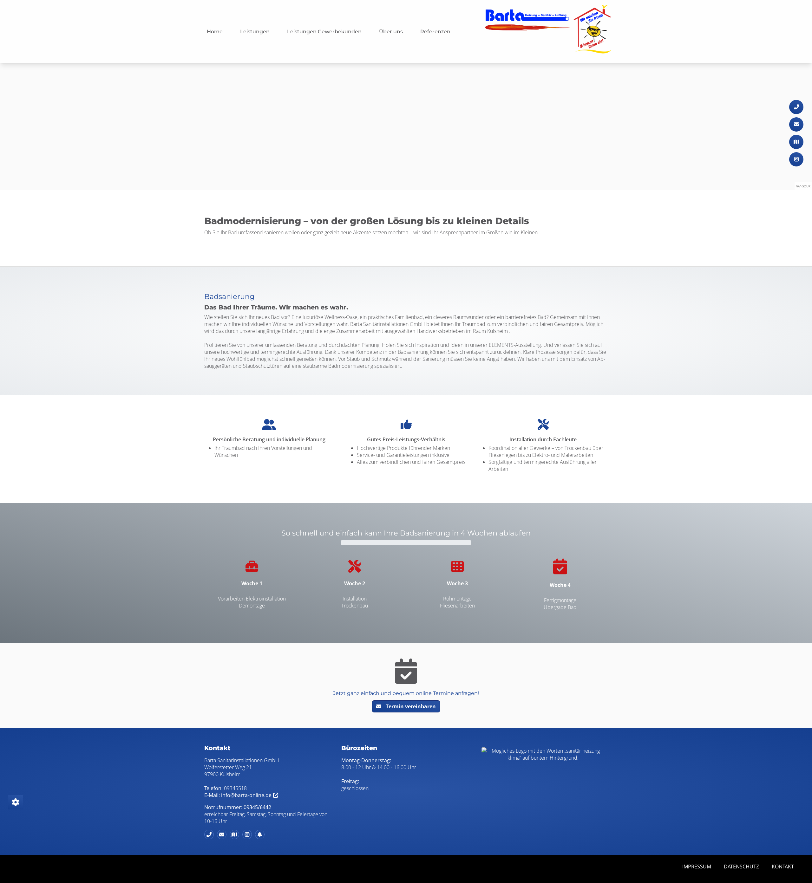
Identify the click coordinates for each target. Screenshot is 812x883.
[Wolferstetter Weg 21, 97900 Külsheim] (796, 142)
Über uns (391, 32)
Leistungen (255, 32)
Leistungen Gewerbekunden (324, 32)
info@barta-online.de (246, 795)
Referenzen (435, 32)
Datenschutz (741, 866)
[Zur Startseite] (548, 31)
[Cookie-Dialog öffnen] (15, 802)
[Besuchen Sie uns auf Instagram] (796, 159)
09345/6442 (257, 807)
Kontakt (783, 866)
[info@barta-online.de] (796, 124)
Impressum (696, 866)
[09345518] (796, 107)
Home (215, 32)
